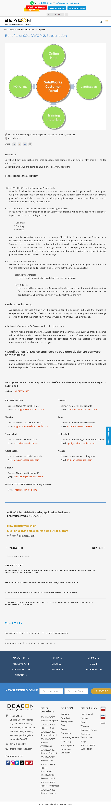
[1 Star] (8, 535)
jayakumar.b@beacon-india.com (82, 409)
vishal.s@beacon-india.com (26, 460)
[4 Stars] (15, 535)
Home (6, 29)
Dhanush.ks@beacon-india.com (28, 476)
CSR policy (66, 741)
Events (84, 722)
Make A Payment (57, 8)
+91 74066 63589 (44, 3)
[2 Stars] (10, 535)
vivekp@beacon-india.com (26, 443)
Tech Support (87, 714)
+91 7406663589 (21, 391)
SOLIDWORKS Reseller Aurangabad (47, 767)
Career (64, 729)
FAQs (83, 741)
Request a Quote (77, 8)
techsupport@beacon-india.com (29, 409)
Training (84, 718)
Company (65, 714)
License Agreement (70, 737)
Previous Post (16, 547)
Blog (11, 29)
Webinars (85, 726)
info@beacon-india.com (67, 3)
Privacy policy (67, 745)
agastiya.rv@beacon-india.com (81, 443)
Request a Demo (89, 730)
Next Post (97, 547)
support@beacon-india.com (79, 426)
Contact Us (66, 733)
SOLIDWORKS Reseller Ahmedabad (47, 742)
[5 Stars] (17, 535)
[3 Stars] (13, 535)
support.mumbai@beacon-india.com (31, 426)
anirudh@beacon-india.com (79, 460)
